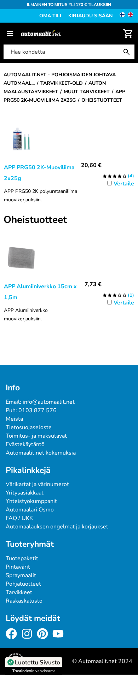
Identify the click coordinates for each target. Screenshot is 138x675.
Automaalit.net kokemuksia (41, 453)
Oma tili (50, 15)
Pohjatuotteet (23, 584)
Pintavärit (18, 567)
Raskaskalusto (24, 601)
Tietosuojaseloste (29, 427)
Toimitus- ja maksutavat (36, 436)
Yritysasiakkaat (25, 493)
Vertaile (124, 184)
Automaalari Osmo (30, 510)
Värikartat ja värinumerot (37, 484)
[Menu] (10, 33)
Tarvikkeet (19, 592)
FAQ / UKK (19, 518)
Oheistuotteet (35, 220)
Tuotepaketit (22, 558)
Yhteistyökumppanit (31, 501)
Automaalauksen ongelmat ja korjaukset (57, 527)
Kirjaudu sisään (90, 15)
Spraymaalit (21, 575)
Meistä (14, 419)
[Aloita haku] (128, 52)
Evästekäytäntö (25, 444)
